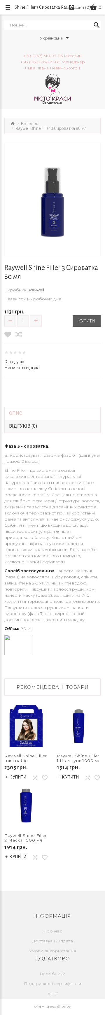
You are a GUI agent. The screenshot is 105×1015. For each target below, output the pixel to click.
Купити (86, 321)
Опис (15, 413)
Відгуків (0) (23, 426)
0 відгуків (14, 361)
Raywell (36, 290)
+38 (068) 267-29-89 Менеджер (52, 61)
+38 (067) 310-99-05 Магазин (52, 55)
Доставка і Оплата (52, 941)
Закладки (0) (77, 7)
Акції (53, 993)
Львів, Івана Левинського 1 (52, 68)
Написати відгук (21, 367)
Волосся (29, 123)
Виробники (53, 973)
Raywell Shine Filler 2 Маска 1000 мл (25, 838)
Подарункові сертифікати (52, 983)
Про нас (52, 931)
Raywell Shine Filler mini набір (25, 758)
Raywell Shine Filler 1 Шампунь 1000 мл (79, 758)
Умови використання (52, 950)
